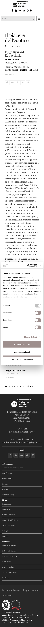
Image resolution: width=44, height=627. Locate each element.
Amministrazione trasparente (13, 468)
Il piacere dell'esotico (17, 37)
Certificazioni (7, 473)
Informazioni (7, 464)
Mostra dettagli (30, 337)
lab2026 (5, 536)
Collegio (5, 531)
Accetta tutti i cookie (22, 344)
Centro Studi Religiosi (10, 520)
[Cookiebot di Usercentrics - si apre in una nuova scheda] (27, 265)
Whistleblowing (8, 495)
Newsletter (6, 561)
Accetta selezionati (22, 352)
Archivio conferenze (9, 556)
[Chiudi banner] (40, 265)
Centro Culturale (8, 515)
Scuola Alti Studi (8, 525)
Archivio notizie (8, 567)
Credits (5, 489)
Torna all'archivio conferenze (21, 386)
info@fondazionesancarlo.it (22, 431)
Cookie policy (7, 478)
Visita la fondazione (9, 572)
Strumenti (6, 542)
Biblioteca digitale (9, 545)
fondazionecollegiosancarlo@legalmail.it (22, 442)
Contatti (5, 578)
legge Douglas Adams (16, 370)
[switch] (38, 313)
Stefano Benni (12, 373)
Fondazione (6, 504)
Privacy (5, 484)
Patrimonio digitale (9, 551)
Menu (4, 500)
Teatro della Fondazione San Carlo (21, 69)
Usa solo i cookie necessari (22, 360)
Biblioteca (6, 509)
